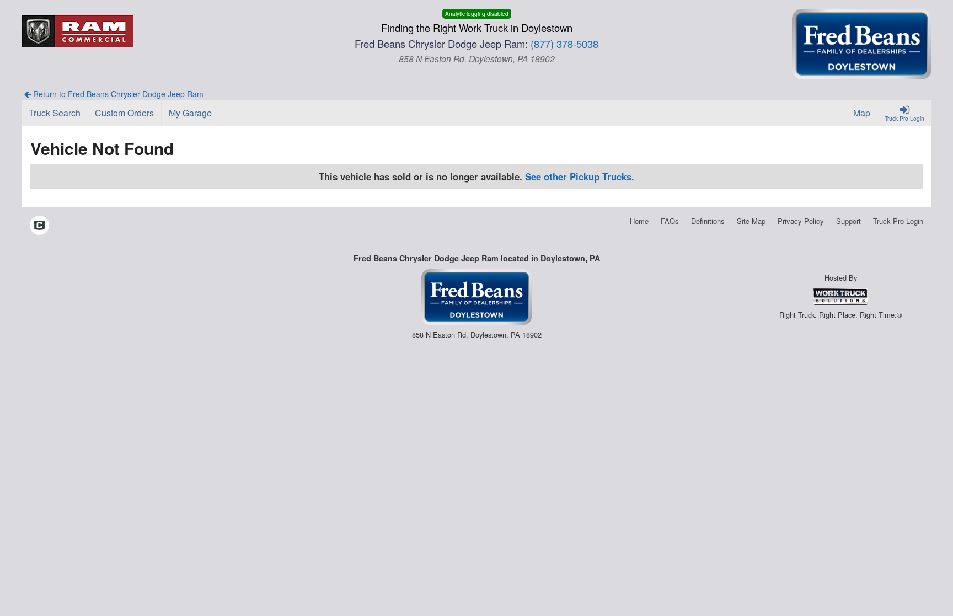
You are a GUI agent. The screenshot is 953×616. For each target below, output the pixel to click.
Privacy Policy (801, 221)
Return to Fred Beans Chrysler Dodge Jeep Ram (117, 93)
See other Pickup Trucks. (579, 176)
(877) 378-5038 (564, 43)
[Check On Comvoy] (39, 226)
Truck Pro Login (898, 221)
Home (639, 221)
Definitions (708, 221)
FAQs (670, 221)
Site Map (751, 221)
